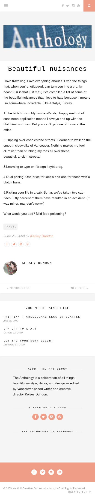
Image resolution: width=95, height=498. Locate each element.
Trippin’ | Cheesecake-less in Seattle (41, 316)
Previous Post (20, 288)
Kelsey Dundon (41, 236)
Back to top (78, 491)
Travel (10, 226)
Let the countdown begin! (28, 340)
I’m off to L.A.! (20, 328)
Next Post (78, 288)
